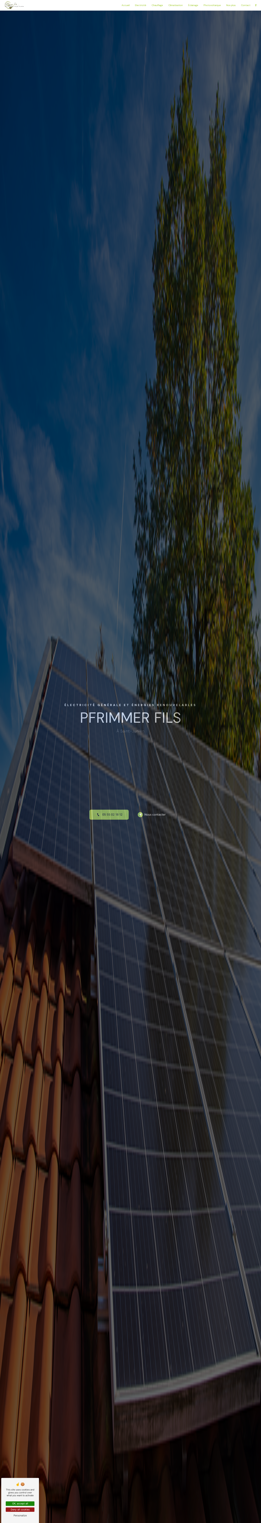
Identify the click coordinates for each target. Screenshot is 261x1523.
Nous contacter (155, 814)
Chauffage (157, 5)
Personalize (20, 1515)
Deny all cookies (20, 1509)
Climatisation (175, 5)
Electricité (140, 5)
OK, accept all (20, 1503)
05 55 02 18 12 (112, 814)
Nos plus (231, 5)
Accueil (126, 5)
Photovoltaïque (212, 5)
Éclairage (193, 5)
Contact (245, 5)
